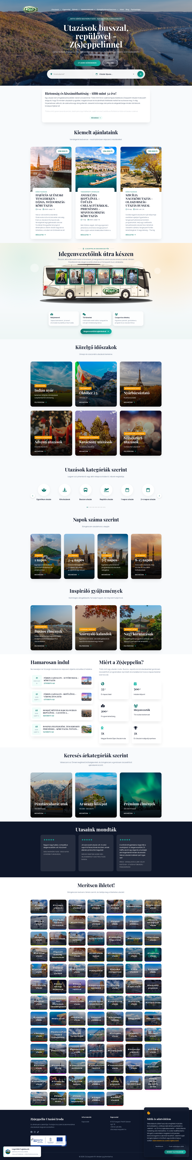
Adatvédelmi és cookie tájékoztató (165, 1141)
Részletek (40, 235)
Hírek (122, 9)
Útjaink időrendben (87, 63)
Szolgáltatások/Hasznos (106, 9)
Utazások (55, 9)
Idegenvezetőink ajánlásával (94, 331)
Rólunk (75, 9)
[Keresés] (140, 74)
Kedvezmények (87, 9)
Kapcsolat (66, 9)
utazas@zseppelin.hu (118, 1129)
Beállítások (159, 1146)
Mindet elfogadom (175, 1152)
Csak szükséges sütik (176, 1146)
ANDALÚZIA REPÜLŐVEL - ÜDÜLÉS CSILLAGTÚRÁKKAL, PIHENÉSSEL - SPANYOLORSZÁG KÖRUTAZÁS (95, 205)
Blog (127, 9)
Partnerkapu (136, 9)
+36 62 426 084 (116, 1127)
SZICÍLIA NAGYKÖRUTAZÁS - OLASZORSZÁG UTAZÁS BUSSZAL (139, 200)
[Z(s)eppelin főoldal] (30, 10)
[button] (61, 276)
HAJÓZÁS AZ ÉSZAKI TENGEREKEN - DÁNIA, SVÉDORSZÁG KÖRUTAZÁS (50, 200)
